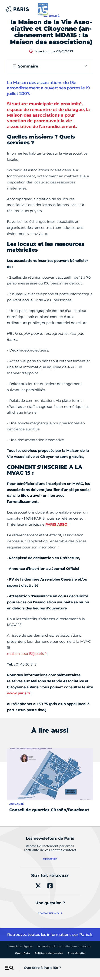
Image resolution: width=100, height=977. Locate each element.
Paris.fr (86, 934)
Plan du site (76, 953)
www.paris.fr (18, 693)
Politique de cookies (49, 953)
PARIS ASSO (56, 524)
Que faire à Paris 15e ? (42, 968)
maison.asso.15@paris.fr (27, 653)
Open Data (22, 953)
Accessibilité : (64, 946)
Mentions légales (21, 946)
